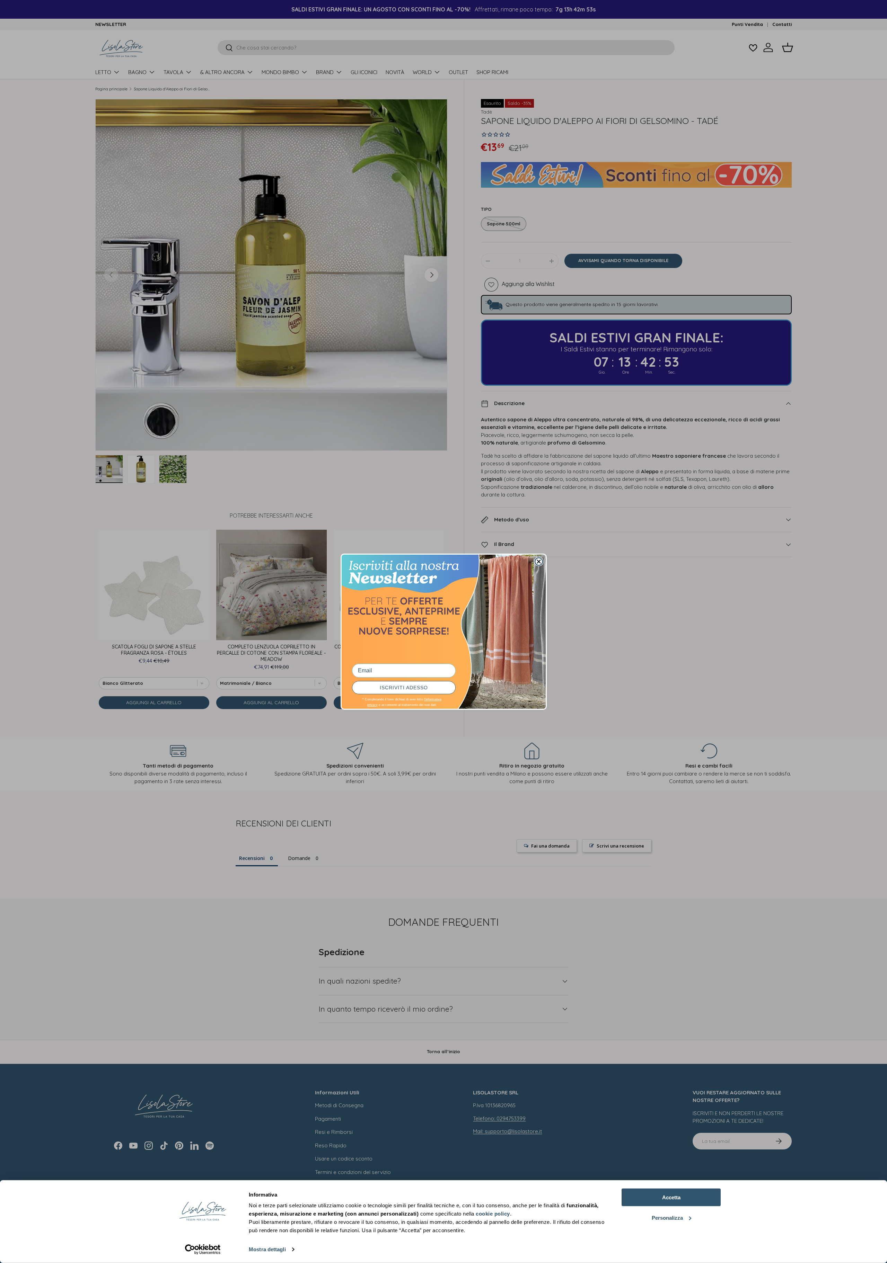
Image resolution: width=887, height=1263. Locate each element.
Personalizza (667, 1217)
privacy (372, 705)
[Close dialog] (539, 561)
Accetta (671, 1197)
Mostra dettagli (267, 1249)
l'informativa (432, 699)
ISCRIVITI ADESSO (404, 687)
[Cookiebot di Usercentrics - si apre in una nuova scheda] (203, 1249)
